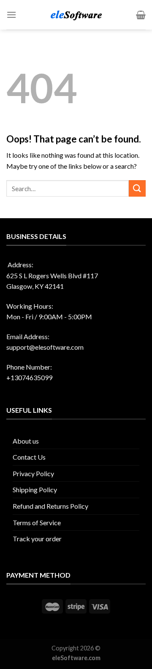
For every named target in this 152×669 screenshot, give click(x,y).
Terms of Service (37, 522)
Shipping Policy (35, 489)
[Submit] (137, 188)
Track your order (37, 539)
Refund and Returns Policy (50, 506)
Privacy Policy (33, 473)
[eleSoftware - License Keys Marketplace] (76, 15)
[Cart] (141, 14)
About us (26, 441)
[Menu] (11, 14)
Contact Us (29, 457)
